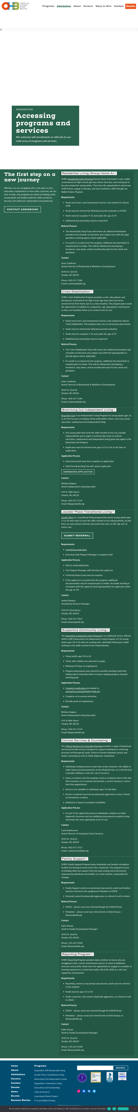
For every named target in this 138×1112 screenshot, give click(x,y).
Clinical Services (42, 1091)
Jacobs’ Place (67, 517)
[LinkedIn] (89, 1091)
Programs (48, 6)
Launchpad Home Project (46, 1096)
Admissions (64, 6)
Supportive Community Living (48, 1083)
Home (14, 1066)
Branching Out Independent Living (50, 1078)
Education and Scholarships (47, 1087)
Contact (119, 6)
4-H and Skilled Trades (44, 1100)
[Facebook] (83, 1091)
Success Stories (20, 1100)
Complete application (76, 688)
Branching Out (68, 415)
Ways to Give (103, 6)
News (14, 1092)
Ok (109, 1109)
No (114, 1109)
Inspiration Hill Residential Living (49, 1070)
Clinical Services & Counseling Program (83, 746)
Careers (88, 6)
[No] (135, 1109)
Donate (130, 6)
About (77, 6)
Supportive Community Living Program (83, 635)
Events (15, 1096)
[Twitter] (94, 1091)
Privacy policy (123, 1109)
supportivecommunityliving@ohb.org (83, 691)
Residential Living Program (80, 178)
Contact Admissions (22, 209)
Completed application (76, 549)
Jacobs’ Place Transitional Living (49, 1074)
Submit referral (77, 535)
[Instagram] (78, 1091)
